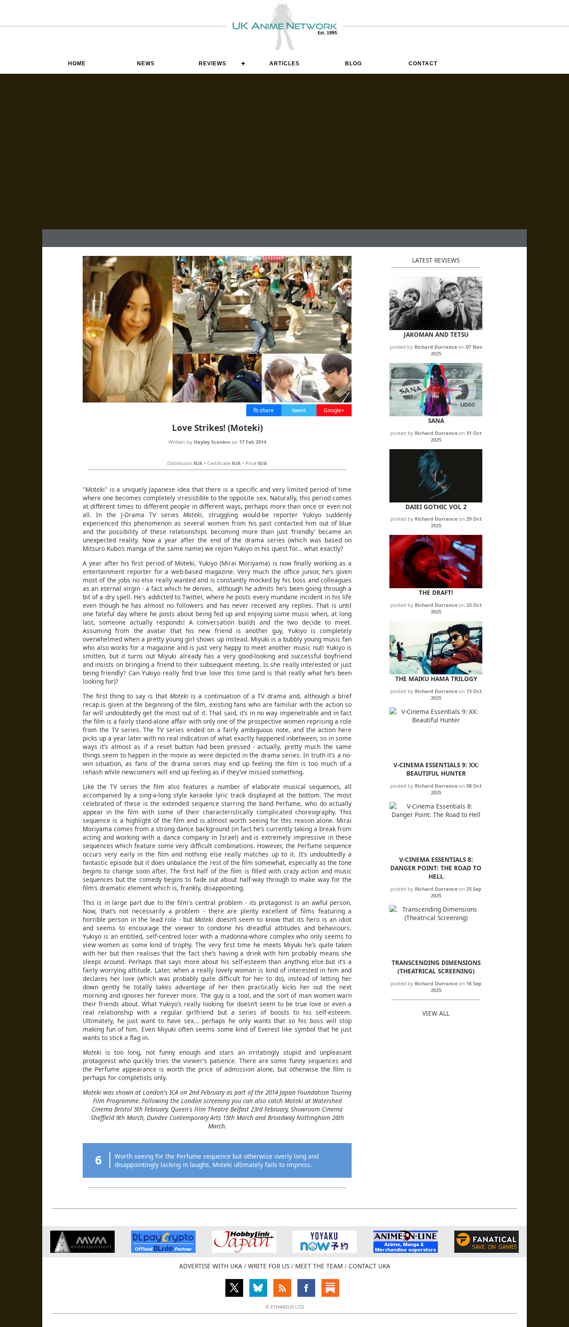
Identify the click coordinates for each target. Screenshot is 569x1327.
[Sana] (435, 414)
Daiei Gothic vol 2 (436, 506)
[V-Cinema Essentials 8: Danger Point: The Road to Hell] (435, 814)
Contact (423, 63)
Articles (284, 63)
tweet (299, 410)
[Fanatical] (486, 1250)
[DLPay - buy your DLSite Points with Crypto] (163, 1250)
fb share (263, 410)
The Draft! (436, 592)
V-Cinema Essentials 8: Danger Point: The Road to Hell (435, 868)
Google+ (334, 410)
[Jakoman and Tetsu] (435, 327)
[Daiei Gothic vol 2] (435, 500)
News (146, 63)
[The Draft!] (435, 586)
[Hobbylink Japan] (244, 1250)
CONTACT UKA (369, 1266)
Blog (353, 63)
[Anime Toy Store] (325, 1250)
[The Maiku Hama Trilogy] (435, 672)
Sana (436, 420)
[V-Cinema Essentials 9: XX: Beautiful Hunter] (435, 720)
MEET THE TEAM (319, 1266)
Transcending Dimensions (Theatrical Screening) (436, 966)
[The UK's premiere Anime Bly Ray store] (405, 1250)
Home (77, 63)
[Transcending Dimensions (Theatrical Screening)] (435, 917)
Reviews (212, 63)
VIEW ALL (435, 1013)
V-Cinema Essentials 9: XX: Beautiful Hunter (436, 769)
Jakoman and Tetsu (436, 334)
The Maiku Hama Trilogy (436, 678)
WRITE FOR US (268, 1266)
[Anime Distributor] (82, 1250)
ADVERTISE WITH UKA (210, 1266)
